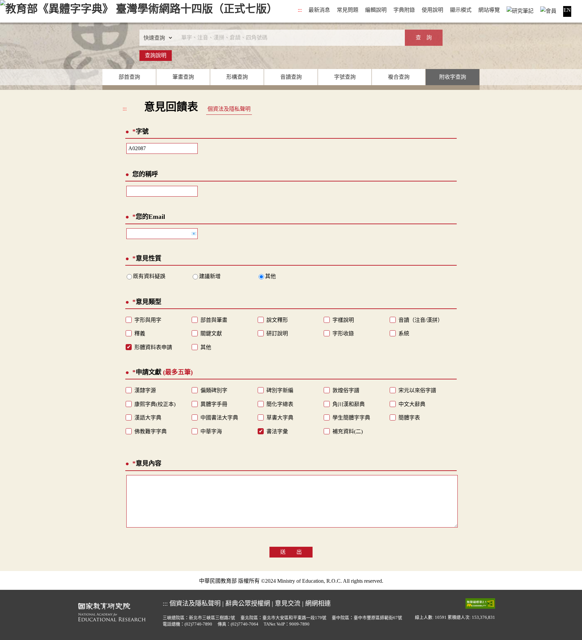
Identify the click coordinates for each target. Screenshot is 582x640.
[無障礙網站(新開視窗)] (480, 603)
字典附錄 (404, 10)
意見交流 (287, 603)
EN (567, 10)
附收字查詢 (452, 77)
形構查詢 (237, 77)
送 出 (291, 552)
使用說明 (432, 10)
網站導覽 (489, 10)
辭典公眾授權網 (247, 603)
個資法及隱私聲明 (229, 109)
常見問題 (347, 10)
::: (300, 10)
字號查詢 (345, 77)
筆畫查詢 (183, 77)
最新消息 (319, 10)
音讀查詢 (291, 77)
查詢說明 (155, 55)
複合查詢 (399, 77)
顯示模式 (461, 10)
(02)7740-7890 (198, 624)
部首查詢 (129, 77)
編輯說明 (376, 10)
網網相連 (318, 603)
